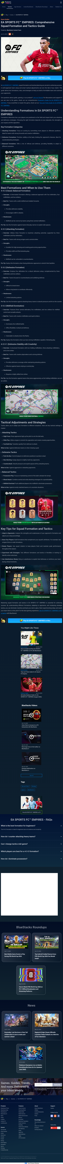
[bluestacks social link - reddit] (55, 1116)
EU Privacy (22, 1158)
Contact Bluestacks (39, 1112)
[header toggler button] (61, 2)
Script (20, 1130)
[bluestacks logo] (6, 2)
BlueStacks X (31, 789)
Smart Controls (22, 1123)
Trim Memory (22, 1128)
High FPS (21, 1132)
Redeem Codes (24, 693)
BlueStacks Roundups (42, 6)
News (51, 6)
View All (31, 775)
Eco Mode (21, 1119)
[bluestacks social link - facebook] (58, 1116)
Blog (7, 14)
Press (36, 1115)
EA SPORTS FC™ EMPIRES (22, 14)
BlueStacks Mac (4, 1110)
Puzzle (2, 1138)
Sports (23, 789)
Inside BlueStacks (28, 6)
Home (3, 6)
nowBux (3, 1119)
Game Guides (24, 647)
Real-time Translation (23, 1121)
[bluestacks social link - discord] (52, 1116)
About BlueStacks (39, 1108)
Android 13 (3, 1121)
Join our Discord (38, 97)
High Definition (22, 1134)
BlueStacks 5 (4, 1112)
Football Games (4, 1150)
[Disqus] (29, 894)
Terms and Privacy (4, 1158)
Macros (20, 1117)
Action (2, 1133)
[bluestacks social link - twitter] (52, 1119)
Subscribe (57, 1085)
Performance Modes (23, 1126)
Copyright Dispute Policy (14, 1158)
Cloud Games (4, 1131)
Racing (2, 1140)
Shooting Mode (22, 1110)
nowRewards (4, 1123)
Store (2, 1115)
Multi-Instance (22, 1113)
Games (10, 6)
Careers (36, 1113)
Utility (20, 1136)
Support (53, 1106)
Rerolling (21, 1125)
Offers (2, 1117)
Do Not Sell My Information (30, 1158)
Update (52, 1108)
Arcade (2, 1137)
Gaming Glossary (39, 1129)
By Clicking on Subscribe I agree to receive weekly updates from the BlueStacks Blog (48, 1089)
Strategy (34, 786)
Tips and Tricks (25, 786)
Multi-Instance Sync (23, 1115)
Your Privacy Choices (33, 1163)
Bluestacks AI (4, 1113)
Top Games (3, 1129)
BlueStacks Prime (5, 1108)
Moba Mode (21, 1112)
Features (21, 1106)
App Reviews (17, 6)
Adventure (3, 1135)
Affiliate (36, 1110)
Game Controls (22, 1108)
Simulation (3, 1144)
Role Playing (3, 1142)
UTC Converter (22, 1137)
